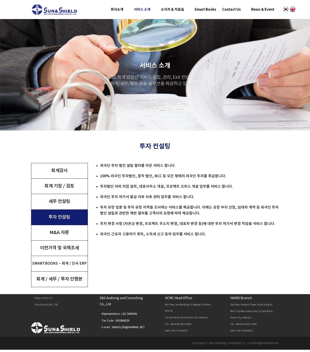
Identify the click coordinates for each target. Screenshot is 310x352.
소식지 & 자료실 (172, 10)
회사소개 (117, 10)
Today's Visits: (42, 298)
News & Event (262, 10)
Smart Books (205, 10)
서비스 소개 (142, 10)
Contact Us (231, 10)
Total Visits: (40, 304)
